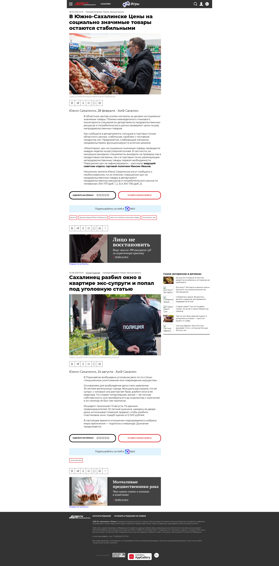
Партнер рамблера (102, 555)
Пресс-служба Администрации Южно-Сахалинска (92, 96)
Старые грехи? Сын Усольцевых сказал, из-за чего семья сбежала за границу (192, 308)
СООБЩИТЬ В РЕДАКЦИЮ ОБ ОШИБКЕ (130, 516)
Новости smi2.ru (78, 264)
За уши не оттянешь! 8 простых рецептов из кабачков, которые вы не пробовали (193, 280)
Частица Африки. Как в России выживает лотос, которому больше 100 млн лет (192, 328)
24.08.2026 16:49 (76, 273)
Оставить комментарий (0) (140, 195)
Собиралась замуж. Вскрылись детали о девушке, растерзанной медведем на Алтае (191, 299)
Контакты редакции (102, 516)
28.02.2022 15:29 (76, 12)
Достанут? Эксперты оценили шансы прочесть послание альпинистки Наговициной (193, 289)
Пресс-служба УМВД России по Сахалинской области (94, 357)
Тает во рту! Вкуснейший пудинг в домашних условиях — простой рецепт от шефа (191, 318)
